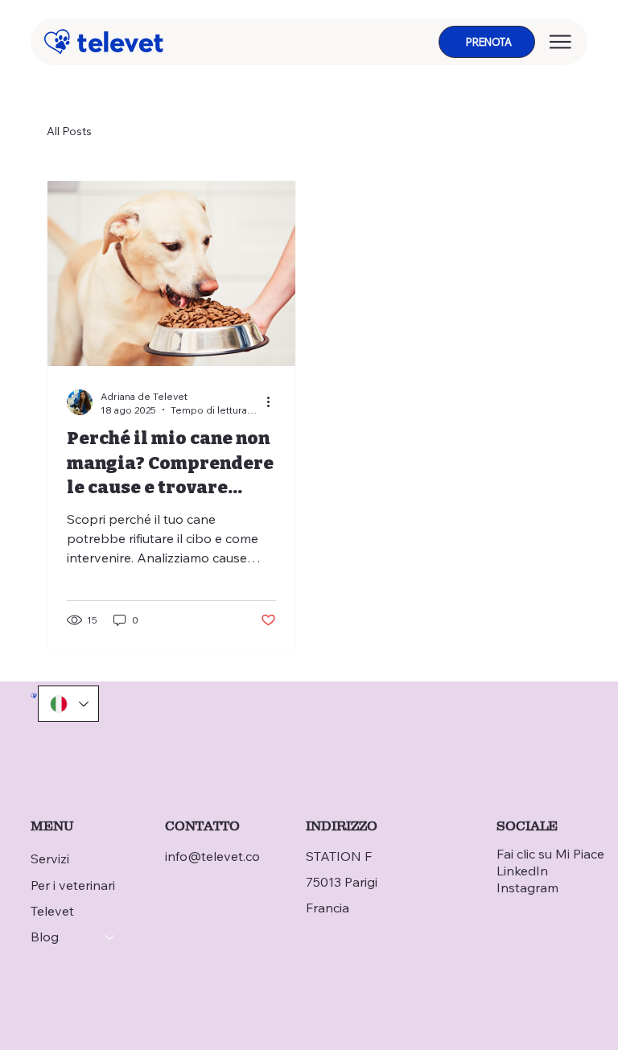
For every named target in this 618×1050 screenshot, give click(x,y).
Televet (52, 911)
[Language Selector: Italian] (68, 704)
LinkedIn (522, 871)
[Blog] (110, 936)
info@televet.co (212, 856)
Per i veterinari (73, 885)
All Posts (69, 131)
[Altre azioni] (273, 402)
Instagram (527, 887)
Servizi (50, 858)
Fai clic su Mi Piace (550, 854)
